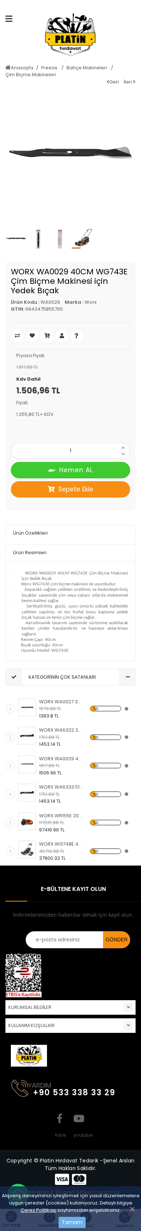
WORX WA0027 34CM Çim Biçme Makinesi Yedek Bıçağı (61, 701)
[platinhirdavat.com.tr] (70, 37)
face (59, 1118)
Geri (114, 81)
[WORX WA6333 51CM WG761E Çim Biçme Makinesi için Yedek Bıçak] (27, 792)
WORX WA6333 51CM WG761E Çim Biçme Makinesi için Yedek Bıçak (61, 787)
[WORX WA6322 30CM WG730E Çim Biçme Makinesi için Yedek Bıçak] (27, 735)
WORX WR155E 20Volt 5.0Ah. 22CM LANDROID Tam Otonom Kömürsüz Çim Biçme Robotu (61, 815)
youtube (77, 1118)
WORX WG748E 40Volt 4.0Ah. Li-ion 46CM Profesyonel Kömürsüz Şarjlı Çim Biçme (61, 844)
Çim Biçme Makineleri (30, 74)
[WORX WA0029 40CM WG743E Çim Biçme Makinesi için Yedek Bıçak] (27, 764)
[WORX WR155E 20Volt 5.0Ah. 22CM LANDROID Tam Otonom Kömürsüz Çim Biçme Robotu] (27, 821)
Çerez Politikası (38, 1210)
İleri (128, 81)
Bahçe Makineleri (87, 67)
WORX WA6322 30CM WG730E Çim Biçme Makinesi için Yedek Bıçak (61, 730)
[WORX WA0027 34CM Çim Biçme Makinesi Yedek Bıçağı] (27, 707)
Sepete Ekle (75, 489)
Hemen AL (76, 470)
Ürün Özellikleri (30, 532)
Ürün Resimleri (30, 552)
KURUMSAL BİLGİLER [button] (29, 1007)
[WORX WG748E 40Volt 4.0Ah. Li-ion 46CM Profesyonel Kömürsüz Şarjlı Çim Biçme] (27, 849)
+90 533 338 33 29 (74, 1092)
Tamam (72, 1222)
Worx (91, 302)
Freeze (50, 67)
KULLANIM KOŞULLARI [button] (31, 1025)
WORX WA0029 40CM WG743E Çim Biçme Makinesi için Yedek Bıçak (61, 758)
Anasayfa (22, 67)
